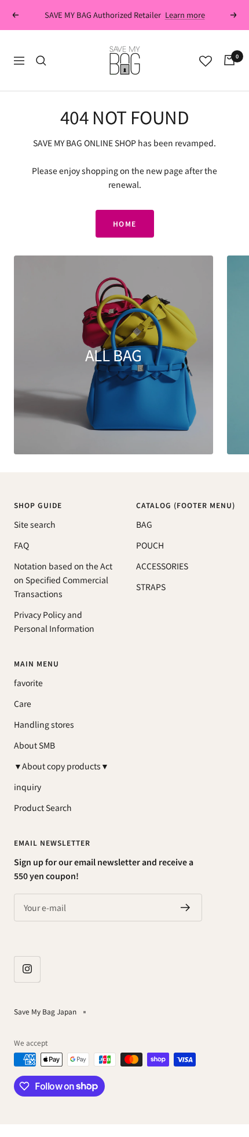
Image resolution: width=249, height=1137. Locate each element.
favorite (28, 682)
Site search (35, 524)
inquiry (27, 786)
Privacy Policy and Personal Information (54, 621)
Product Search (43, 807)
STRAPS (151, 586)
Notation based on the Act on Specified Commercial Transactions (63, 579)
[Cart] (229, 60)
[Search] (41, 60)
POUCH (150, 545)
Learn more (185, 14)
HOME (125, 223)
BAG (144, 524)
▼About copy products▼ (61, 766)
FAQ (21, 545)
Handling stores (44, 724)
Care (22, 703)
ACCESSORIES (162, 566)
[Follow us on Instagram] (27, 969)
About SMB (34, 745)
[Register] (186, 907)
